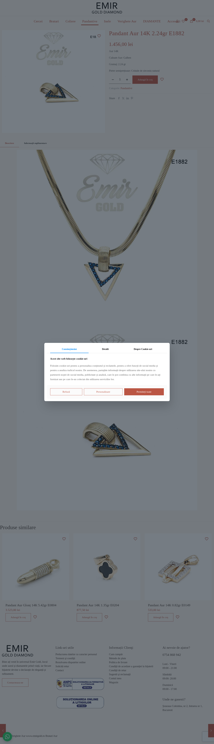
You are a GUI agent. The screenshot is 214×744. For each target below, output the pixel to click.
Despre (143, 349)
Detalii (105, 349)
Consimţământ (69, 349)
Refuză (66, 391)
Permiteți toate (144, 391)
